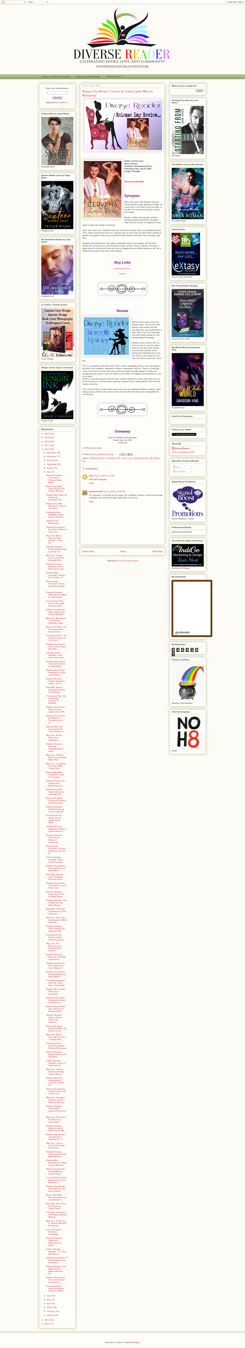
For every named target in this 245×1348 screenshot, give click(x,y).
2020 (46, 434)
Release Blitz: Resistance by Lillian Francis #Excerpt (56, 1162)
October (51, 460)
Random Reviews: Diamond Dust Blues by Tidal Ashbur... (56, 594)
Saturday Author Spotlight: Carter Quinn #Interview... (55, 655)
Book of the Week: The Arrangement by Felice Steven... (56, 629)
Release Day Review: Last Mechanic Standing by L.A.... (55, 1136)
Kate (91, 476)
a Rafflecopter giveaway (92, 448)
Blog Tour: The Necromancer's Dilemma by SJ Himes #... (54, 947)
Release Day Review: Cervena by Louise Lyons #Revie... (55, 672)
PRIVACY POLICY (114, 77)
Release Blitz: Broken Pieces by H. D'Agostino (55, 991)
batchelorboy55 (96, 491)
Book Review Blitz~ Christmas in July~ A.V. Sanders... (55, 774)
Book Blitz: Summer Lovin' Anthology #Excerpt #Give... (55, 876)
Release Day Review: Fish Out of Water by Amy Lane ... (56, 529)
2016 (46, 449)
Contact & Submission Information (56, 77)
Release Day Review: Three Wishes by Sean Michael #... (55, 965)
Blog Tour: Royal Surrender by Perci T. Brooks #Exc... (55, 1037)
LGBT (118, 458)
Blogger (137, 1342)
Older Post (157, 551)
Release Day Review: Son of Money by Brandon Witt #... (55, 1008)
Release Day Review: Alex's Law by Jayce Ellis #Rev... (56, 646)
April (49, 1303)
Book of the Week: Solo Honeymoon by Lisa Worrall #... (56, 1197)
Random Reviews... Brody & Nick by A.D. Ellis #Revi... (56, 1054)
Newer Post (88, 551)
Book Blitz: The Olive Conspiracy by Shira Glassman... (56, 911)
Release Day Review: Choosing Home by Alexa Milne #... (56, 974)
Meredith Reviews (141, 458)
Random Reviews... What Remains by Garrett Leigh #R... (55, 809)
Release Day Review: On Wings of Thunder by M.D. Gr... (55, 719)
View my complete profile (183, 452)
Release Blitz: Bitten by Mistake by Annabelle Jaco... (56, 497)
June (49, 1296)
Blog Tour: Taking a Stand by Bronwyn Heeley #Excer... (55, 1071)
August (50, 468)
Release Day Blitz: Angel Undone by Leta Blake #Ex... (55, 791)
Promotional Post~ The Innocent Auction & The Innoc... (56, 638)
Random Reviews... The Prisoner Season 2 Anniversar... (55, 838)
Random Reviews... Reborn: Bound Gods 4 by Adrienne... (55, 1018)
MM (151, 458)
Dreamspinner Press (122, 269)
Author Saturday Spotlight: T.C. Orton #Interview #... (56, 1251)
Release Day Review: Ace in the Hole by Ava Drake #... (55, 1279)
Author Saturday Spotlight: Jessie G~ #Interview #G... (56, 1063)
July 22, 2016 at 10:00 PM (114, 491)
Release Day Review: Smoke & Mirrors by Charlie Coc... (56, 1091)
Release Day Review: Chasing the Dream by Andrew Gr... (56, 1000)
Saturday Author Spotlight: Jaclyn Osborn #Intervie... (55, 514)
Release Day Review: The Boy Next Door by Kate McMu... (56, 663)
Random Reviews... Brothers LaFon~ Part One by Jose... (56, 566)
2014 (46, 1324)
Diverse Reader (182, 448)
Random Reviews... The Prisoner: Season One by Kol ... (56, 1109)
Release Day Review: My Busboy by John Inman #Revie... (56, 1188)
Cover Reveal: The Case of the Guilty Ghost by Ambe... (55, 603)
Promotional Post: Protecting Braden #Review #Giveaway (56, 1045)
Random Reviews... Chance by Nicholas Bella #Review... (56, 1154)
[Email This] (120, 454)
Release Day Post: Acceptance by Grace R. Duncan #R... (55, 1081)
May (49, 1299)
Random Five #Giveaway (52, 522)
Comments (180, 471)
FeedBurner (63, 102)
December (52, 452)
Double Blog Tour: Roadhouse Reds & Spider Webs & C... (56, 828)
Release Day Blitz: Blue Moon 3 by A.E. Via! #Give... (56, 506)
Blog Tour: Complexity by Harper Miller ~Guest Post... (56, 766)
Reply (91, 483)
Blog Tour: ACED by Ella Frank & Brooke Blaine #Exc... (56, 757)
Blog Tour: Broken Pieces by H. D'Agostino (54, 737)
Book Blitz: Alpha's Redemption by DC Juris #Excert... (55, 689)
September (52, 464)
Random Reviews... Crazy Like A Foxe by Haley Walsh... (55, 894)
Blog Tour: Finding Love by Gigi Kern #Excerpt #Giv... (55, 557)
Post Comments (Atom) (128, 561)
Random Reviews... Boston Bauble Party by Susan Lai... (56, 549)
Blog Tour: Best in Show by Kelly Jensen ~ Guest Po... (54, 539)
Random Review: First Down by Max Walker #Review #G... (56, 1270)
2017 (46, 445)
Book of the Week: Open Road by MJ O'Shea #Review (55, 488)
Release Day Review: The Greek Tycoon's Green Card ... (56, 885)
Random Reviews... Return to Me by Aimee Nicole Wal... (56, 1128)
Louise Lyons (127, 458)
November (52, 456)
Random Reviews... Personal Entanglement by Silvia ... (55, 747)
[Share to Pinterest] (131, 454)
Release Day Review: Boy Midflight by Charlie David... (55, 1171)
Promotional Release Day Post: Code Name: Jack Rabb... (56, 982)
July (49, 472)
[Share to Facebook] (128, 454)
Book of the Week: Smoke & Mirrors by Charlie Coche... (56, 1028)
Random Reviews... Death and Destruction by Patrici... (55, 1241)
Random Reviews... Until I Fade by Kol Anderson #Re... (55, 928)
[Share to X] (126, 454)
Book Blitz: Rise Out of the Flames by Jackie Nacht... (56, 1206)
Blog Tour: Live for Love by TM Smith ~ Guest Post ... (56, 1145)
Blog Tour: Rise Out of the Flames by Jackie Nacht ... (56, 1119)
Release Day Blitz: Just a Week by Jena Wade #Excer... (56, 902)
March (50, 1307)
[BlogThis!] (123, 454)
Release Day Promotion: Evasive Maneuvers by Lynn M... (56, 849)
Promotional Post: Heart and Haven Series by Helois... (55, 1288)
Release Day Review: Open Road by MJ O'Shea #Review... (55, 612)
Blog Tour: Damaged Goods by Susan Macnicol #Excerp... (56, 1099)
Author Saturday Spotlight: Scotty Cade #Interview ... (55, 859)
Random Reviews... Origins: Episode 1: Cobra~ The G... (55, 681)
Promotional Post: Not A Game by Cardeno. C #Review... (56, 699)
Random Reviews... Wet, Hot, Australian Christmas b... (56, 957)
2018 (46, 441)
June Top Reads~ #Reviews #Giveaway (54, 1232)
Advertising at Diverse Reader (88, 77)
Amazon (122, 274)
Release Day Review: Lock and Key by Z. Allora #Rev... (56, 868)
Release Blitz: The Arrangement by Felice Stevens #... (55, 729)
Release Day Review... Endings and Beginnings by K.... (56, 783)
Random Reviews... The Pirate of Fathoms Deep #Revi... (55, 478)
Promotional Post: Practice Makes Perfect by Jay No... (56, 937)
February (51, 1311)
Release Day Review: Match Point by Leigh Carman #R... (56, 709)
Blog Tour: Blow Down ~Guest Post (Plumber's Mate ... (56, 620)
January (51, 1315)
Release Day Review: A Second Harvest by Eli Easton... (56, 1260)
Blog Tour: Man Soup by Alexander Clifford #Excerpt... (56, 920)
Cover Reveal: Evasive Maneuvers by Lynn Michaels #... (56, 1180)
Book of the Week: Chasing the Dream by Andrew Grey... (56, 800)
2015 (46, 1320)
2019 (46, 437)
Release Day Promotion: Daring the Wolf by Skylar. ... (55, 585)
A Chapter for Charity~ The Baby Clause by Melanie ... (56, 1214)
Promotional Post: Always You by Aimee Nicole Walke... (54, 819)
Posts (178, 467)
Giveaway (111, 458)
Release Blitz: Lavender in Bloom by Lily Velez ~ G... (55, 575)
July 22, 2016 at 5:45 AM (104, 476)
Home (123, 551)
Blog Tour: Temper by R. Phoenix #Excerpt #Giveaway (56, 1223)
